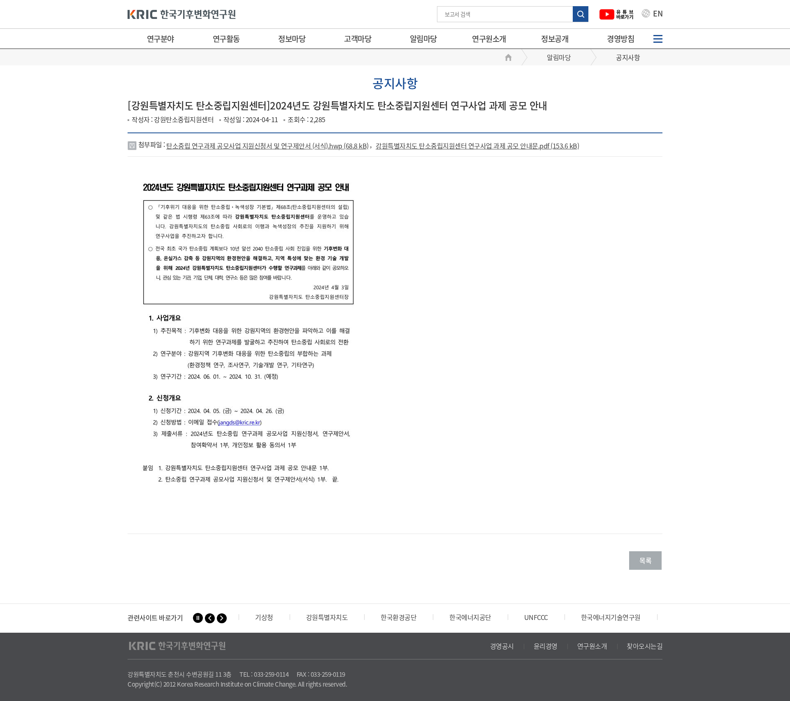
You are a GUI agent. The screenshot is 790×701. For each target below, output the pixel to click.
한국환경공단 (398, 617)
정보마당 (291, 38)
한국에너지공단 (470, 617)
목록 (645, 560)
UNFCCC (536, 617)
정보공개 (554, 38)
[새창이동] (616, 14)
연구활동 (226, 38)
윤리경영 (546, 646)
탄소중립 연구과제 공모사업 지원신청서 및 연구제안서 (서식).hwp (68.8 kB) (267, 146)
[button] (210, 618)
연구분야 (160, 38)
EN (657, 14)
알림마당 (423, 38)
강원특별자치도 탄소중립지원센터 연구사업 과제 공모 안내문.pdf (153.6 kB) (477, 146)
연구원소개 (489, 38)
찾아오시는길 (644, 646)
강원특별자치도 (327, 617)
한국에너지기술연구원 (611, 617)
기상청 (264, 617)
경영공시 (502, 646)
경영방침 (620, 38)
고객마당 (357, 38)
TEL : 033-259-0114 (263, 674)
